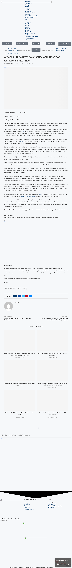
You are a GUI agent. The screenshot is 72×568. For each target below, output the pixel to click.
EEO (26, 19)
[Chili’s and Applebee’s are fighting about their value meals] (19, 400)
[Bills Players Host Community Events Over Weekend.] (19, 370)
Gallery (27, 6)
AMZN (22, 141)
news (24, 288)
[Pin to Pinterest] (26, 296)
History (27, 5)
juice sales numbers (36, 210)
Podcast (27, 8)
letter (8, 200)
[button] (36, 21)
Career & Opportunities (31, 16)
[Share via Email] (30, 296)
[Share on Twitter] (23, 296)
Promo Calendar (29, 17)
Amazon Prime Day (10, 288)
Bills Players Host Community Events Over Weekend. (19, 383)
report (23, 131)
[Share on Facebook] (19, 296)
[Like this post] (15, 296)
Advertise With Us (30, 13)
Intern (11, 63)
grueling (41, 194)
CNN (19, 288)
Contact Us (28, 11)
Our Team (27, 14)
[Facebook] (2, 514)
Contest (27, 9)
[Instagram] (7, 514)
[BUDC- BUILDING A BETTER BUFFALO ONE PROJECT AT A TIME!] (52, 340)
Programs (28, 1)
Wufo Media (28, 3)
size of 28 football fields (28, 196)
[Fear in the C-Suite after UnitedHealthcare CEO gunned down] (52, 400)
